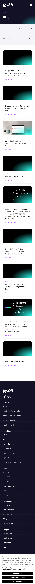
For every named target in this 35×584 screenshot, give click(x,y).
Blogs (20, 28)
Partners (6, 491)
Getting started (8, 505)
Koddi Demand (8, 425)
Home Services (8, 444)
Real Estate (7, 458)
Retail (5, 435)
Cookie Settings (17, 581)
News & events (8, 486)
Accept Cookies (17, 573)
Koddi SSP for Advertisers (12, 411)
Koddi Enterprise (9, 420)
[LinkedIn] (9, 397)
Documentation (8, 510)
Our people (7, 477)
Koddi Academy (8, 538)
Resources (7, 543)
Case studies (8, 533)
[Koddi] (8, 5)
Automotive (7, 449)
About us (6, 472)
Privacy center (8, 524)
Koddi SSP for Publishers (12, 416)
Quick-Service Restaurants (12, 463)
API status (6, 519)
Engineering (7, 514)
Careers (6, 481)
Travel (5, 439)
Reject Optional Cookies (17, 577)
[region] (17, 569)
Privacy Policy (22, 569)
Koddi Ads (6, 406)
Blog (4, 547)
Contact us (7, 495)
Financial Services (9, 453)
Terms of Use (6, 569)
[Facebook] (4, 397)
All (8, 28)
